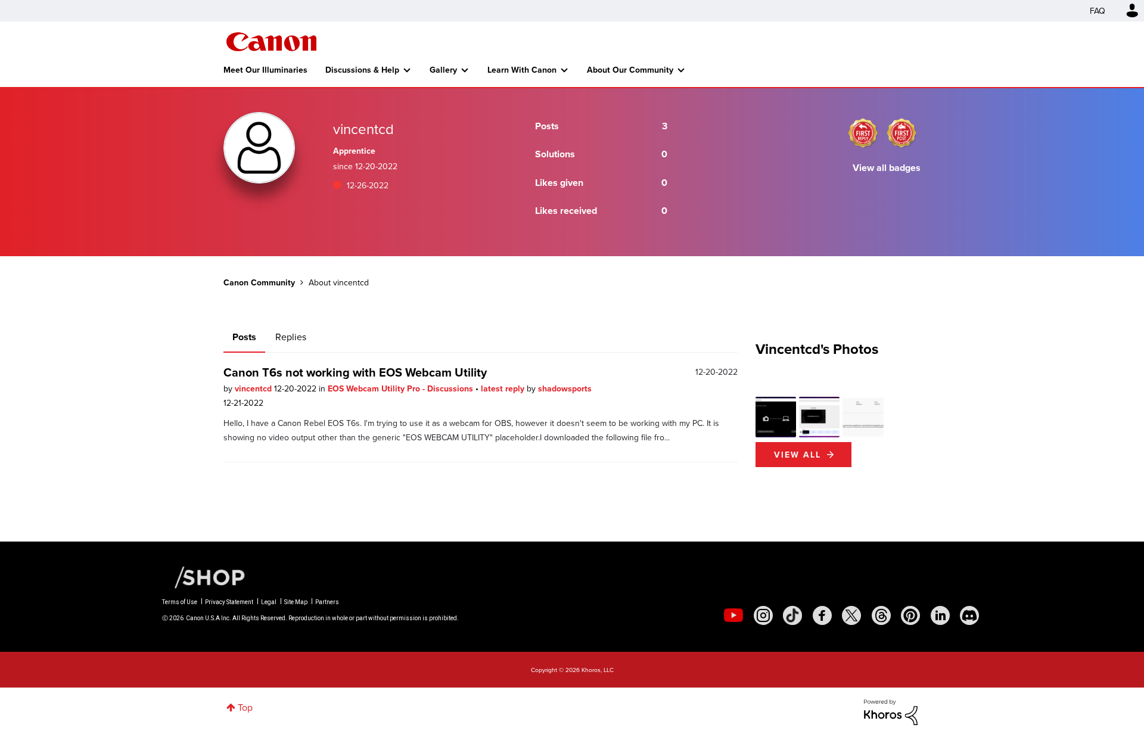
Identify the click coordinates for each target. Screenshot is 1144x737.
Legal (268, 602)
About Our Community (630, 70)
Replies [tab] (290, 336)
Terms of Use (179, 602)
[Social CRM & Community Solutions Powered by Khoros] (891, 711)
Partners (327, 602)
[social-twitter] (851, 615)
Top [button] (245, 707)
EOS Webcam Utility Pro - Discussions (401, 388)
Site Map (295, 602)
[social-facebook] (822, 615)
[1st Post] (901, 133)
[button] (776, 417)
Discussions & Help (362, 70)
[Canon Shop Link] (203, 576)
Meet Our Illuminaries (265, 70)
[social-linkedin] (940, 615)
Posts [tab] (244, 337)
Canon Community (271, 42)
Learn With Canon (522, 70)
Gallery (443, 70)
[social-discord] (969, 615)
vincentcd (254, 388)
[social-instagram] (763, 615)
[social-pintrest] (910, 615)
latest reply (504, 388)
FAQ (1097, 11)
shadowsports (565, 388)
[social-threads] (881, 615)
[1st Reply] (863, 133)
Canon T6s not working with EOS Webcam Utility (355, 372)
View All (797, 455)
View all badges (887, 168)
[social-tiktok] (792, 615)
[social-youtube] (733, 615)
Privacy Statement (229, 602)
